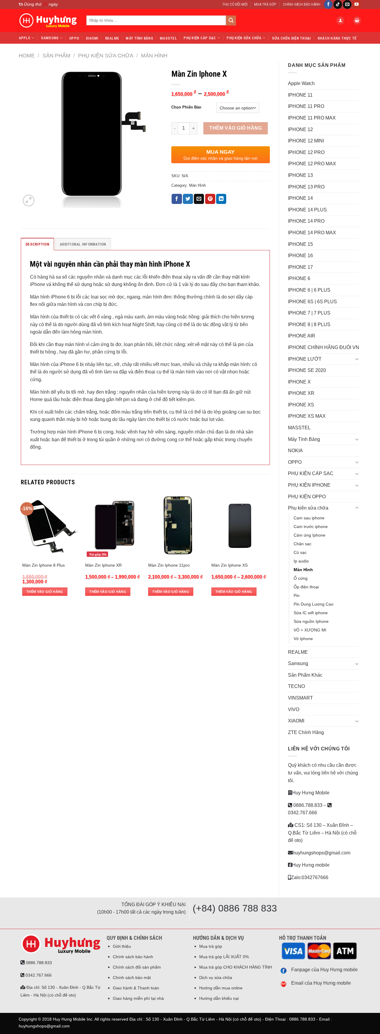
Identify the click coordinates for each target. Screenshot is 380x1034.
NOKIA (295, 450)
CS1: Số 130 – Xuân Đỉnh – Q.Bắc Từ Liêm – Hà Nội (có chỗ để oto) (322, 833)
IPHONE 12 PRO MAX (312, 163)
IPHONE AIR (301, 335)
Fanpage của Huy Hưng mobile (324, 969)
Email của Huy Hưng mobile (321, 983)
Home (27, 55)
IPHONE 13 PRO (306, 186)
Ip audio (301, 561)
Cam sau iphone (309, 518)
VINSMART (300, 697)
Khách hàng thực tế (337, 38)
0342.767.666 (38, 975)
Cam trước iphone (311, 526)
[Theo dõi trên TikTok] (337, 4)
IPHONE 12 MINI (306, 140)
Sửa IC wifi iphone (311, 612)
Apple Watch (301, 83)
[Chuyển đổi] (356, 358)
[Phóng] (28, 200)
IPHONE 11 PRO (306, 106)
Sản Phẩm (56, 55)
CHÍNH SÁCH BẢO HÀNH (301, 4)
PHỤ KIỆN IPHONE (309, 485)
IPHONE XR (301, 393)
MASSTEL (168, 38)
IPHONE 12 (300, 129)
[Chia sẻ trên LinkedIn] (221, 199)
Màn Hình (154, 55)
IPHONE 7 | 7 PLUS (309, 312)
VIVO (293, 709)
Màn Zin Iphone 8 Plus (43, 565)
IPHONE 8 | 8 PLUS (309, 324)
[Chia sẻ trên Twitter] (188, 199)
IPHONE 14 (300, 198)
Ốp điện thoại (306, 586)
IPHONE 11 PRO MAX (312, 117)
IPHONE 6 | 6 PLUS (309, 290)
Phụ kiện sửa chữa (244, 38)
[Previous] (22, 548)
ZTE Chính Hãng (306, 732)
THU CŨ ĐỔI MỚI (235, 4)
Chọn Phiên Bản (186, 107)
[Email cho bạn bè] (199, 199)
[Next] (268, 548)
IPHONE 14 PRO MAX (312, 232)
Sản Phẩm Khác (305, 675)
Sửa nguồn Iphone (311, 621)
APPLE (24, 38)
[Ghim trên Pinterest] (210, 199)
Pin (297, 595)
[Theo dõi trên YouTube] (356, 4)
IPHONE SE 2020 (307, 370)
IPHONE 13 (300, 175)
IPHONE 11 (300, 95)
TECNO (296, 686)
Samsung (50, 38)
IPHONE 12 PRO (306, 152)
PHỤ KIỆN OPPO (307, 496)
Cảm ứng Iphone (309, 535)
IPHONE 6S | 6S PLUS (312, 301)
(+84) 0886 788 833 (235, 908)
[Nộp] (231, 20)
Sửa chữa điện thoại (291, 38)
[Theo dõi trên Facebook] (328, 4)
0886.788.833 (307, 805)
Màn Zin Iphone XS (229, 565)
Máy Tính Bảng (139, 38)
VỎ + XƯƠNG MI (310, 630)
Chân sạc (302, 543)
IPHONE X (299, 381)
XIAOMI (92, 38)
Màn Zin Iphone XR (103, 565)
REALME (112, 38)
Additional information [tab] (83, 244)
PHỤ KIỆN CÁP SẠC (199, 38)
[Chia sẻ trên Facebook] (177, 199)
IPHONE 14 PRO (306, 221)
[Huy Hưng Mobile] (48, 20)
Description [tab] (37, 244)
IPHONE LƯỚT (305, 359)
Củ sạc (300, 552)
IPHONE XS (301, 404)
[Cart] (357, 20)
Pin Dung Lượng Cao (313, 604)
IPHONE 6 (299, 278)
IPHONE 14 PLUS (307, 209)
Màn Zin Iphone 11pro (169, 565)
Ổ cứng (301, 578)
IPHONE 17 (300, 267)
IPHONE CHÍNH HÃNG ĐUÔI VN (323, 347)
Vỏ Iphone (303, 638)
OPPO (74, 38)
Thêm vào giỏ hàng (235, 128)
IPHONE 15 (300, 244)
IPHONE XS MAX (307, 416)
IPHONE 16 (300, 255)
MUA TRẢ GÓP (265, 4)
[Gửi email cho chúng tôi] (347, 4)
